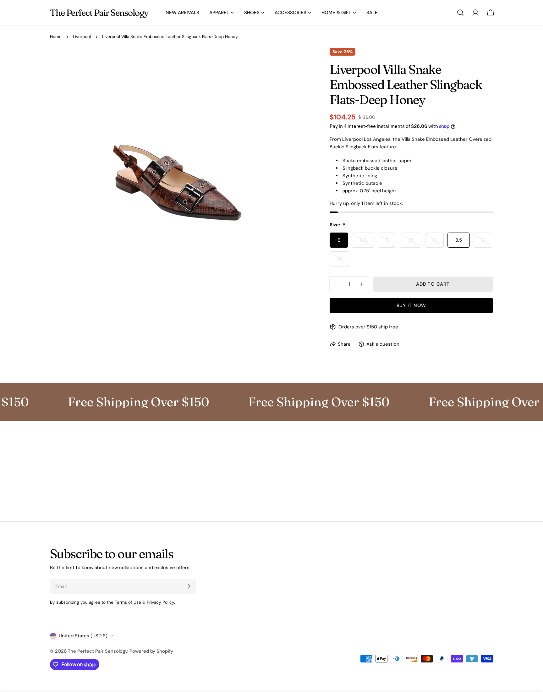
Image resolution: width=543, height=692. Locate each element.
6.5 (367, 242)
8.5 (458, 240)
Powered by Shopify (151, 651)
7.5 (414, 242)
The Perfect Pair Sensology (99, 12)
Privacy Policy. (161, 602)
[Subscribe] (188, 586)
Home (56, 36)
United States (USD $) (83, 636)
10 (343, 261)
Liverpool (82, 36)
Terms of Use (128, 602)
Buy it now (411, 305)
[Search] (460, 12)
